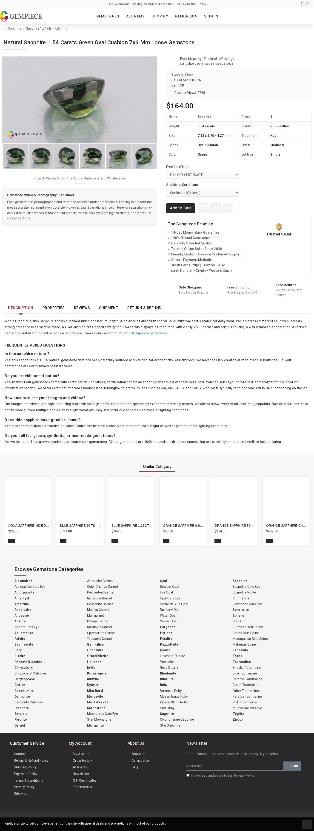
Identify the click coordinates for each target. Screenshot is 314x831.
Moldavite (95, 696)
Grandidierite (97, 656)
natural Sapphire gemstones (145, 333)
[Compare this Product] (44, 541)
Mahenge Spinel (245, 644)
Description (20, 308)
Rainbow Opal (170, 610)
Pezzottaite (169, 644)
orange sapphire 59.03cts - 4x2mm (235, 525)
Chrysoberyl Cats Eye (30, 673)
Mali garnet (95, 615)
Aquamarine (24, 633)
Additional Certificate (182, 185)
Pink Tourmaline (245, 702)
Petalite (166, 639)
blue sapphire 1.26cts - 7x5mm (132, 525)
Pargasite (168, 627)
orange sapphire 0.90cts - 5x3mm (183, 525)
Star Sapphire (170, 725)
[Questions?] (215, 208)
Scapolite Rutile (244, 592)
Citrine (19, 685)
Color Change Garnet (102, 586)
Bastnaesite (23, 644)
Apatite (20, 621)
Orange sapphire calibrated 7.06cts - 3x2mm (287, 525)
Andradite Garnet (100, 581)
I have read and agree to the (223, 775)
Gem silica (95, 644)
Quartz (165, 650)
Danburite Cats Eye (28, 702)
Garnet (19, 725)
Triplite (238, 714)
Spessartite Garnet (101, 633)
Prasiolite (167, 662)
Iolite (91, 667)
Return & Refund (144, 308)
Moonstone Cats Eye (102, 714)
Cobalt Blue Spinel (246, 633)
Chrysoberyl (24, 667)
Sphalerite (241, 610)
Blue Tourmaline (245, 673)
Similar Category (157, 466)
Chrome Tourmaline (247, 679)
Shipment (108, 308)
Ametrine (21, 604)
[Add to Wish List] (228, 208)
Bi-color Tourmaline (247, 667)
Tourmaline (242, 662)
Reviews (82, 308)
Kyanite (93, 685)
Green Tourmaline (246, 685)
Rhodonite (168, 673)
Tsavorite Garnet (99, 639)
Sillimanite (241, 598)
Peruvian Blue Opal (174, 604)
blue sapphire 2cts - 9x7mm (80, 525)
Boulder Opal (169, 586)
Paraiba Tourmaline (247, 696)
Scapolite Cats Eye (246, 586)
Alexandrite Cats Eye (30, 586)
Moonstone (96, 708)
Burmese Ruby (171, 691)
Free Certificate (177, 167)
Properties (54, 308)
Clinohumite (24, 691)
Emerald (21, 714)
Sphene (238, 615)
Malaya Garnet (98, 610)
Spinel (237, 621)
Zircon (238, 719)
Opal (163, 581)
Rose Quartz (169, 667)
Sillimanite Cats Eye (247, 604)
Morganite (95, 725)
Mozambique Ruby (174, 696)
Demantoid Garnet (100, 592)
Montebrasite (97, 702)
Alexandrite (23, 581)
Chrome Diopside (28, 662)
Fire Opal (166, 592)
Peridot (166, 633)
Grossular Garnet (99, 598)
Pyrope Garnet (98, 621)
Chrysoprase (24, 679)
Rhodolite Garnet (99, 627)
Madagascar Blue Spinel (250, 639)
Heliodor (94, 662)
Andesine (21, 615)
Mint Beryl (95, 691)
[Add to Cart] (11, 541)
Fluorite (20, 719)
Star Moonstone (99, 719)
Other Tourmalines (246, 691)
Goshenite (95, 650)
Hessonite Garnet (100, 604)
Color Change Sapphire (177, 719)
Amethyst (21, 598)
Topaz (238, 656)
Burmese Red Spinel (248, 627)
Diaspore (21, 708)
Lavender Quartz (172, 656)
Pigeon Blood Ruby (174, 702)
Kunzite (93, 679)
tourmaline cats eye (247, 708)
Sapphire (15, 28)
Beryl (18, 650)
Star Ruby (167, 708)
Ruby (164, 685)
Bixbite (19, 656)
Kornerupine (96, 673)
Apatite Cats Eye (26, 627)
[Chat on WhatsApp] (203, 208)
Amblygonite (24, 592)
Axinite (19, 639)
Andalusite (22, 610)
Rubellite (167, 679)
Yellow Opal (168, 621)
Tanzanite (240, 650)
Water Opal (168, 615)
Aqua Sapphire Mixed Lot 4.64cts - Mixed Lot (29, 525)
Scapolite (240, 581)
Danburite (22, 696)
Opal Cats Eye (170, 598)
